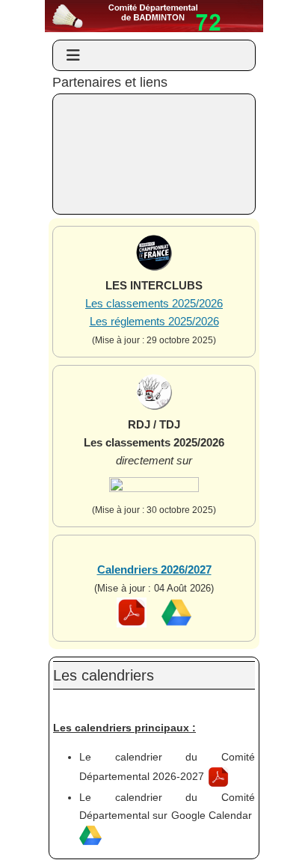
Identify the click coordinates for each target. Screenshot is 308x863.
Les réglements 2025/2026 (154, 321)
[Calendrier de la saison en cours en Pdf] (132, 624)
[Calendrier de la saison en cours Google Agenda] (176, 624)
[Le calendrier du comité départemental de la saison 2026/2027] (218, 776)
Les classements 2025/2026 (154, 303)
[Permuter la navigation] (73, 55)
